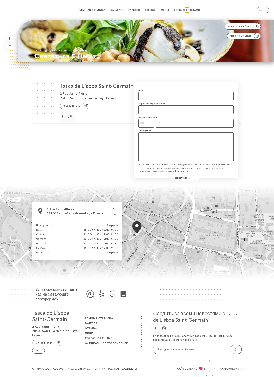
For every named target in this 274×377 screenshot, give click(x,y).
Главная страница (92, 10)
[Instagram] (9, 46)
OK (236, 349)
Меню (165, 10)
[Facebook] (9, 38)
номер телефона (148, 117)
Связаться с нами (187, 10)
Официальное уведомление (106, 343)
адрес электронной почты (153, 103)
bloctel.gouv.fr (183, 171)
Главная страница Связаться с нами (61, 50)
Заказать (117, 10)
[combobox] (146, 123)
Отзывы (150, 10)
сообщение (144, 130)
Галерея (134, 10)
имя (140, 90)
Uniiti (238, 368)
